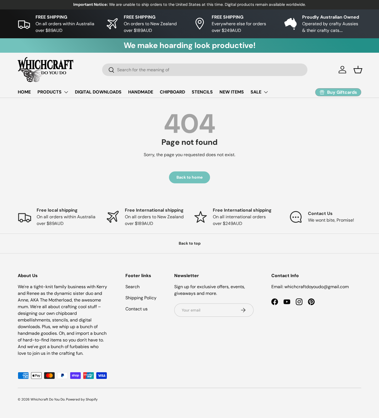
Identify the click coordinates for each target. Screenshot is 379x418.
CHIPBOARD (172, 92)
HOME (24, 92)
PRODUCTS (49, 92)
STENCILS (202, 92)
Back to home (189, 177)
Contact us (136, 309)
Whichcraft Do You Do (48, 399)
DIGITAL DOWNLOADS (98, 92)
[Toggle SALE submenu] (265, 92)
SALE (256, 92)
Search (132, 287)
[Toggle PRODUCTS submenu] (66, 92)
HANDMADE (140, 92)
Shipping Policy (140, 298)
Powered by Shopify (82, 399)
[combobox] (204, 70)
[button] (358, 70)
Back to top (190, 243)
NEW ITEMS (231, 92)
